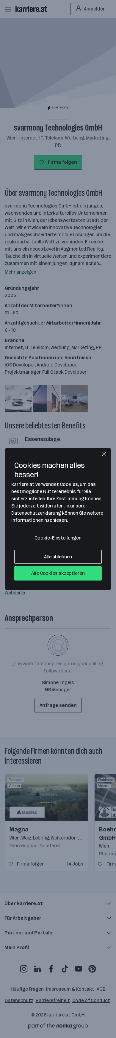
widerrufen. (52, 506)
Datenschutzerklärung (36, 513)
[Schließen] (104, 453)
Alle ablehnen (58, 557)
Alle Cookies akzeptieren (58, 573)
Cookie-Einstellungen (58, 538)
